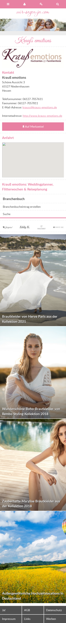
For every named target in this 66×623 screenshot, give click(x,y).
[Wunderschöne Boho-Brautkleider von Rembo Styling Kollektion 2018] (33, 372)
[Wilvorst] (41, 228)
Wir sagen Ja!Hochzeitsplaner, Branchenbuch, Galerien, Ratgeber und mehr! (33, 13)
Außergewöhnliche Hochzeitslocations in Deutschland (32, 596)
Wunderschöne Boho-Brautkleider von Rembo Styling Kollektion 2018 (31, 411)
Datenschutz (54, 610)
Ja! (3, 610)
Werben (51, 619)
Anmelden (25, 4)
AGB (27, 610)
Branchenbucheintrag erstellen (22, 207)
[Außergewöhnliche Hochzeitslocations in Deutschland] (33, 557)
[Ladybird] (7, 228)
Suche (6, 214)
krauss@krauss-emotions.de (40, 107)
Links (27, 619)
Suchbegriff (57, 4)
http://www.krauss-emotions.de (42, 116)
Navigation (8, 4)
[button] (33, 157)
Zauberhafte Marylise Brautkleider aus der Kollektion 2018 (31, 503)
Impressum (8, 619)
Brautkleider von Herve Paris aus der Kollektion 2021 (29, 319)
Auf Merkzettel (34, 126)
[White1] (58, 228)
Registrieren (41, 4)
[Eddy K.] (24, 228)
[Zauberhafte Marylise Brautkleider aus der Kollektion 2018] (33, 465)
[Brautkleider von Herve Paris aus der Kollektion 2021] (33, 280)
